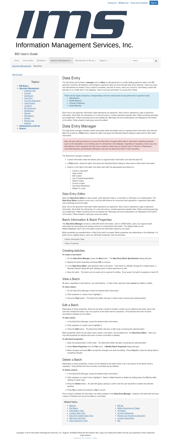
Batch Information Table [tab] (75, 239)
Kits (118, 420)
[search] (156, 60)
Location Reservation (125, 418)
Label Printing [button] (29, 103)
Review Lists (29, 120)
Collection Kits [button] (29, 90)
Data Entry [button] (28, 98)
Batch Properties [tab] (72, 243)
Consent (27, 93)
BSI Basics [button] (23, 85)
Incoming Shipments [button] (32, 100)
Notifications (29, 110)
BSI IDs (120, 405)
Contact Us (112, 2)
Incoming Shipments (125, 413)
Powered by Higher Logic (86, 438)
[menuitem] (112, 2)
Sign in (153, 3)
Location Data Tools (77, 413)
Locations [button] (28, 105)
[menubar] (128, 2)
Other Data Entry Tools (78, 420)
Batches (72, 405)
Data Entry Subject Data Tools (81, 415)
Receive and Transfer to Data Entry (131, 415)
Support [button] (22, 128)
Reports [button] (27, 113)
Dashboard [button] (28, 95)
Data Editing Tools (76, 410)
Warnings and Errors (77, 418)
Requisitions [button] (29, 115)
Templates (121, 410)
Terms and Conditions (139, 2)
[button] (42, 60)
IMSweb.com (123, 2)
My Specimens (30, 108)
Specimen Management (21, 66)
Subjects (27, 123)
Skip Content (17, 74)
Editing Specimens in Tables (128, 408)
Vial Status (73, 408)
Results (27, 118)
